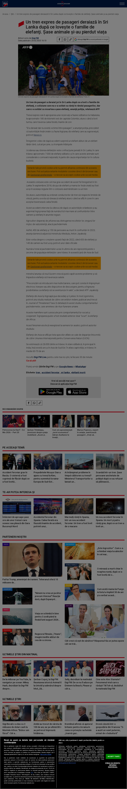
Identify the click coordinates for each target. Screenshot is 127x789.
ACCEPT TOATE (114, 756)
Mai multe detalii (45, 754)
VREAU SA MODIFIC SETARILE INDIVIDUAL (112, 765)
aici (32, 772)
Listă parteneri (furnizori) (67, 763)
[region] (63, 762)
